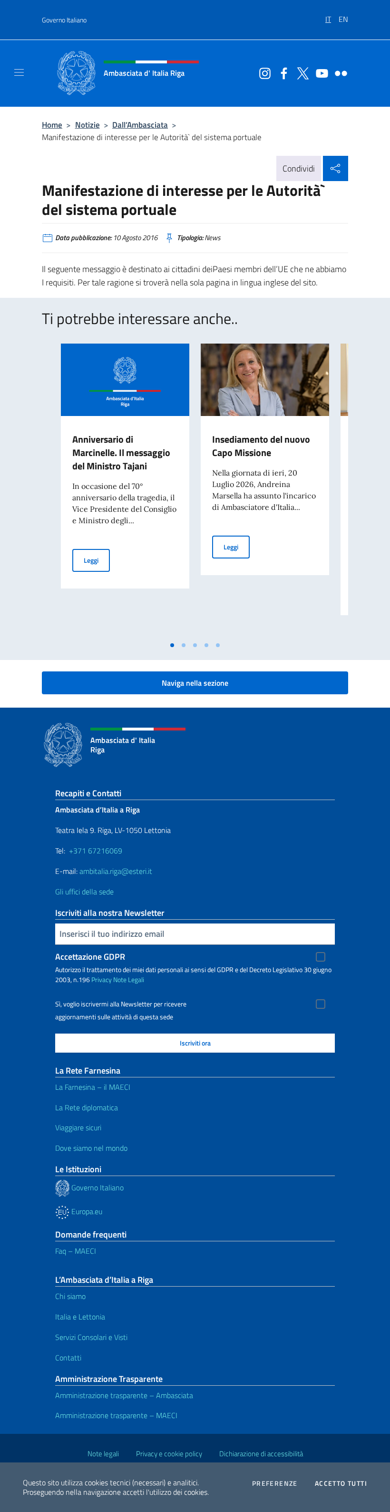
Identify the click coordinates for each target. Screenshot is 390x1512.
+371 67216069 (95, 850)
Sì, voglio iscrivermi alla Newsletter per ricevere (120, 1004)
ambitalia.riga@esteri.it (115, 871)
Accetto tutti (341, 1483)
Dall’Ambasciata (140, 125)
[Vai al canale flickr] (338, 72)
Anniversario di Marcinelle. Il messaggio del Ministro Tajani (121, 452)
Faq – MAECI (75, 1251)
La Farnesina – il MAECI (92, 1087)
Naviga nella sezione (195, 683)
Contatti (68, 1357)
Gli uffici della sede (84, 891)
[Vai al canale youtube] (319, 72)
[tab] (172, 645)
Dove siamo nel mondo (91, 1148)
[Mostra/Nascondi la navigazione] (19, 72)
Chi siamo (70, 1296)
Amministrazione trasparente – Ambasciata (124, 1395)
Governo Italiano (64, 20)
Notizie (87, 125)
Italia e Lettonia (80, 1316)
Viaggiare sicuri (78, 1127)
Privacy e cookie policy (169, 1453)
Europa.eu (85, 1211)
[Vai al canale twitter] (300, 72)
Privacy (101, 979)
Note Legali (128, 979)
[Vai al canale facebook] (281, 72)
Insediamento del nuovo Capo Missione (261, 446)
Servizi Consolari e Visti (91, 1337)
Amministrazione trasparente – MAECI (116, 1415)
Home (52, 125)
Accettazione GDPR (90, 956)
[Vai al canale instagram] (262, 72)
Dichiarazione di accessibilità (261, 1453)
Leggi (97, 560)
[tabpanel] (125, 490)
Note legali (103, 1453)
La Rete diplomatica (86, 1107)
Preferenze (275, 1483)
